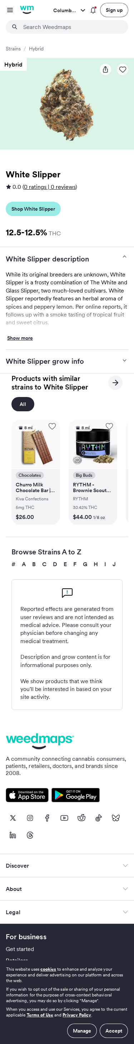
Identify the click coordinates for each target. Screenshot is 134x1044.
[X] (13, 818)
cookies (48, 969)
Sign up (114, 10)
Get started (20, 948)
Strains (13, 48)
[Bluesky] (116, 818)
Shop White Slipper (33, 209)
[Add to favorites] (52, 426)
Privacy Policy (77, 1015)
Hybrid (36, 48)
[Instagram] (30, 818)
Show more (20, 338)
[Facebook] (47, 818)
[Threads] (30, 835)
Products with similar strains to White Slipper (49, 382)
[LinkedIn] (13, 835)
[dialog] (67, 1002)
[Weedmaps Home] (27, 10)
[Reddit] (81, 818)
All (23, 404)
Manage (82, 1031)
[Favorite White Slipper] (122, 69)
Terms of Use (40, 1015)
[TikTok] (98, 818)
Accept (113, 1031)
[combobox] (71, 27)
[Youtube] (64, 818)
